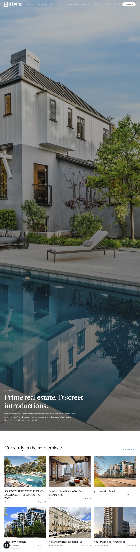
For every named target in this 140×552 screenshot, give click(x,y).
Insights (77, 4)
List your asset (128, 4)
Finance (85, 4)
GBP (116, 4)
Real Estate (29, 4)
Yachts (44, 4)
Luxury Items (59, 4)
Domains (69, 4)
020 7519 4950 (108, 4)
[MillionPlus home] (13, 4)
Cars (38, 4)
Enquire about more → (129, 450)
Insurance (95, 4)
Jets (50, 4)
